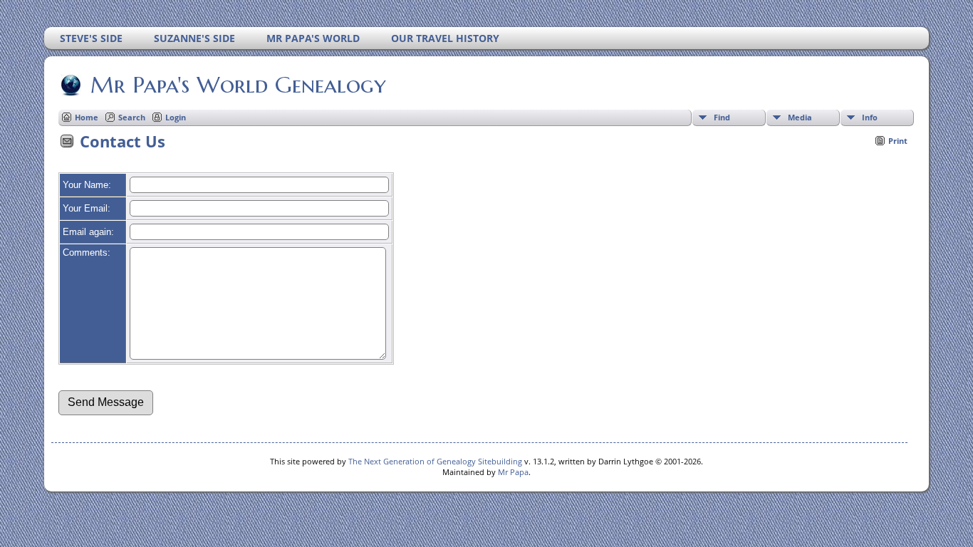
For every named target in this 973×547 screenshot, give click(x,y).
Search (131, 117)
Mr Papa (513, 472)
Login (175, 117)
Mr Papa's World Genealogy (238, 85)
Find (722, 117)
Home (86, 117)
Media (800, 117)
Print (897, 140)
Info (870, 117)
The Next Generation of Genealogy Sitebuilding (435, 461)
